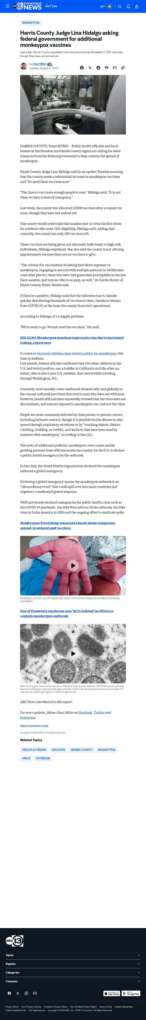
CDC (89, 434)
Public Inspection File (16, 1010)
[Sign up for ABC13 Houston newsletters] (34, 993)
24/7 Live (51, 6)
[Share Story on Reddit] (98, 68)
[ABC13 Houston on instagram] (26, 993)
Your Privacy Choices (31, 1007)
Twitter (99, 712)
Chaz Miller (39, 64)
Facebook (85, 712)
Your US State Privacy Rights (83, 1007)
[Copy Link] (123, 68)
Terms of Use (106, 1007)
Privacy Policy (12, 1007)
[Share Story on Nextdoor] (106, 68)
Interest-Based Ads (124, 1007)
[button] (7, 6)
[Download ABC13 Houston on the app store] (111, 993)
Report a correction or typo (34, 725)
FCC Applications (37, 1010)
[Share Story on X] (90, 68)
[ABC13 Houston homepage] (27, 6)
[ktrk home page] (14, 941)
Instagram (27, 717)
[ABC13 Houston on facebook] (9, 993)
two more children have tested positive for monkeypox (76, 353)
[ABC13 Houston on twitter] (17, 993)
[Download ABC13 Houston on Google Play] (131, 993)
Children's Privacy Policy (55, 1007)
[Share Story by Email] (115, 68)
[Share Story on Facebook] (82, 68)
